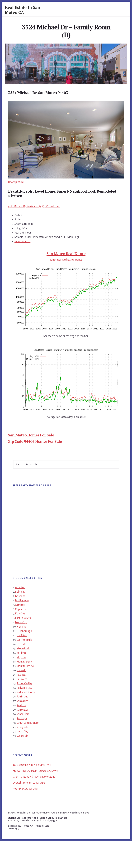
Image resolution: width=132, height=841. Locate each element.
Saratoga (22, 718)
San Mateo (22, 709)
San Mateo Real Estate (66, 253)
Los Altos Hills (25, 639)
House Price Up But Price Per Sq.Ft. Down (35, 770)
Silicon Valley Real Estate (53, 817)
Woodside (22, 736)
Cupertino (20, 609)
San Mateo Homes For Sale (31, 435)
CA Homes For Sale (39, 825)
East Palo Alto (23, 618)
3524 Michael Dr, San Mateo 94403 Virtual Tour (34, 206)
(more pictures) (16, 182)
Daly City (20, 613)
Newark (21, 670)
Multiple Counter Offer (25, 788)
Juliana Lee (14, 817)
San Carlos (22, 701)
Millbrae (21, 653)
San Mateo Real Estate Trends (66, 259)
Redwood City (24, 687)
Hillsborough (24, 631)
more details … (22, 241)
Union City (22, 731)
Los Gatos (22, 644)
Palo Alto (22, 679)
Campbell (20, 604)
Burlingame (21, 600)
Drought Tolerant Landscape (29, 782)
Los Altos (22, 635)
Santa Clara (23, 714)
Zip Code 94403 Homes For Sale (35, 441)
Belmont (20, 591)
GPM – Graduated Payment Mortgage (34, 776)
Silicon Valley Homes (18, 825)
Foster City (21, 622)
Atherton (20, 587)
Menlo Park (23, 648)
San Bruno (22, 696)
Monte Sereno (24, 661)
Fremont (21, 626)
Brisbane (20, 596)
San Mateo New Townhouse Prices (32, 764)
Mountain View (25, 666)
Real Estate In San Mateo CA (22, 10)
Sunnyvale (22, 727)
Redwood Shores (26, 692)
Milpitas (21, 657)
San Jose (21, 705)
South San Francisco (27, 722)
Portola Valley (24, 683)
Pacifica (21, 674)
